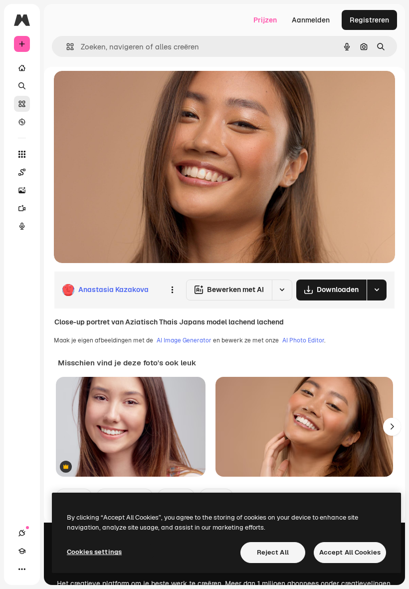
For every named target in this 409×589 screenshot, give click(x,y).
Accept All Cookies (350, 552)
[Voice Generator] (22, 226)
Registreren (369, 19)
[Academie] (22, 551)
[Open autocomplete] (66, 46)
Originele (119, 89)
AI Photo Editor (303, 340)
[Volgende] (392, 427)
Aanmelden (311, 19)
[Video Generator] (22, 208)
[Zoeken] (22, 86)
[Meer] (22, 569)
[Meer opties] (172, 290)
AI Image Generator (184, 340)
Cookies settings (94, 552)
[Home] (22, 68)
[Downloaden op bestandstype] (377, 290)
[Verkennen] (22, 122)
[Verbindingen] (22, 533)
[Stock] (22, 104)
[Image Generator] (22, 190)
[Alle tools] (22, 154)
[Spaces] (22, 172)
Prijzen (265, 19)
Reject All (273, 552)
